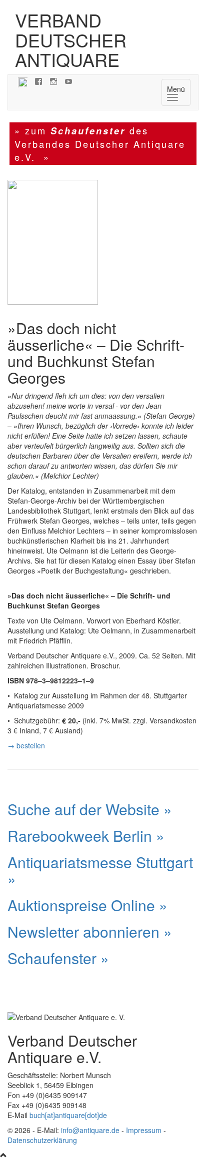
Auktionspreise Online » (88, 905)
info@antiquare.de (90, 1130)
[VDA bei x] (23, 81)
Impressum (144, 1130)
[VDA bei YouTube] (68, 81)
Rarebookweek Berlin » (86, 835)
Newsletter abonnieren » (90, 931)
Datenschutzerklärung (42, 1140)
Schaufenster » (58, 958)
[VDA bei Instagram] (53, 81)
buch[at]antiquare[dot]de (68, 1115)
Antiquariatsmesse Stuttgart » (100, 870)
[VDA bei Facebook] (38, 81)
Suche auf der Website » (90, 809)
